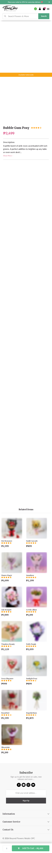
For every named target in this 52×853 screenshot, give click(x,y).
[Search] (5, 16)
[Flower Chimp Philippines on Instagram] (28, 785)
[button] (36, 128)
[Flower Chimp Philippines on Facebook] (19, 785)
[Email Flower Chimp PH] (33, 785)
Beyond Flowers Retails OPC (22, 838)
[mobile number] (35, 8)
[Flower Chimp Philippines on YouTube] (24, 785)
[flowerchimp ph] (10, 9)
